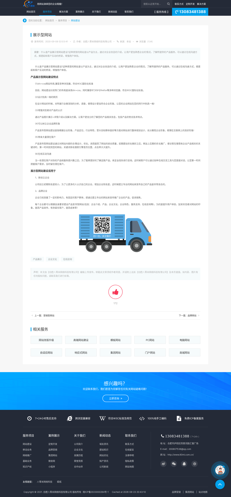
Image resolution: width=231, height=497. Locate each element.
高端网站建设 (80, 340)
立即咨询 (115, 398)
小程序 (51, 466)
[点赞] (115, 293)
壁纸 (59, 481)
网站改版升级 (46, 340)
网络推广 (27, 455)
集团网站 (115, 352)
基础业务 (27, 461)
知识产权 (27, 466)
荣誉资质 (78, 461)
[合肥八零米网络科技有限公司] (29, 4)
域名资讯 (103, 444)
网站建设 (75, 20)
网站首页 (31, 11)
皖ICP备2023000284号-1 (96, 492)
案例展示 (80, 11)
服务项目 (47, 11)
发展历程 (78, 455)
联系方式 (179, 4)
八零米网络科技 (44, 481)
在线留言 (129, 449)
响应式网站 (81, 352)
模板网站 (115, 340)
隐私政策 (129, 461)
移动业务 (27, 449)
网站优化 (103, 455)
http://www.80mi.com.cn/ (181, 454)
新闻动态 (112, 11)
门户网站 (150, 352)
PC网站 (150, 340)
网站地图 (129, 466)
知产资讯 (103, 461)
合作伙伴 (78, 466)
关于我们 (96, 11)
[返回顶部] (220, 484)
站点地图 (203, 492)
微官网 (51, 461)
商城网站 (185, 352)
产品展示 (37, 259)
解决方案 (201, 4)
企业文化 (52, 259)
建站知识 (103, 449)
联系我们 (129, 11)
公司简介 (78, 444)
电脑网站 (185, 340)
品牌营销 (52, 449)
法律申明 (129, 455)
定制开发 (190, 4)
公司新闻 (103, 466)
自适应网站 (46, 352)
